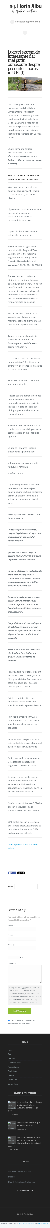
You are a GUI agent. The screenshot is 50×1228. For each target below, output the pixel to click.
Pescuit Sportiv (14, 1067)
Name (11, 926)
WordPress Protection (26, 1224)
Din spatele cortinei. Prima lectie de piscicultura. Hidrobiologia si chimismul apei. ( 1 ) (24, 1141)
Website (11, 945)
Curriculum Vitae (14, 1063)
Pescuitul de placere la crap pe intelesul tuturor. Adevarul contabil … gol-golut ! (25, 1106)
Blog (9, 1054)
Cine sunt (11, 1058)
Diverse (11, 1075)
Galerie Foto (12, 1080)
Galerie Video (13, 1084)
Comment (12, 963)
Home (10, 1050)
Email (11, 935)
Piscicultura (12, 1071)
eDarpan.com (43, 1224)
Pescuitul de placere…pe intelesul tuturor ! (28, 1124)
